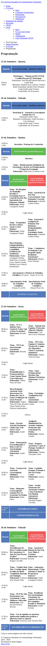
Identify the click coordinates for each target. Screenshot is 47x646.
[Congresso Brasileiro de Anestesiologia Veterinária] (21, 2)
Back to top (5, 644)
